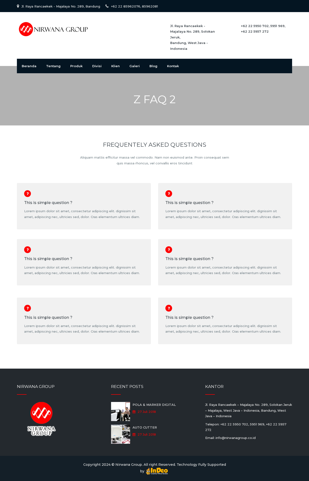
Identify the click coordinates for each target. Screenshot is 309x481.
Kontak (173, 66)
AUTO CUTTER (145, 427)
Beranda (29, 66)
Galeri (134, 66)
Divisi (97, 66)
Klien (115, 66)
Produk (76, 66)
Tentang (53, 66)
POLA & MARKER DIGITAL (154, 405)
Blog (153, 66)
